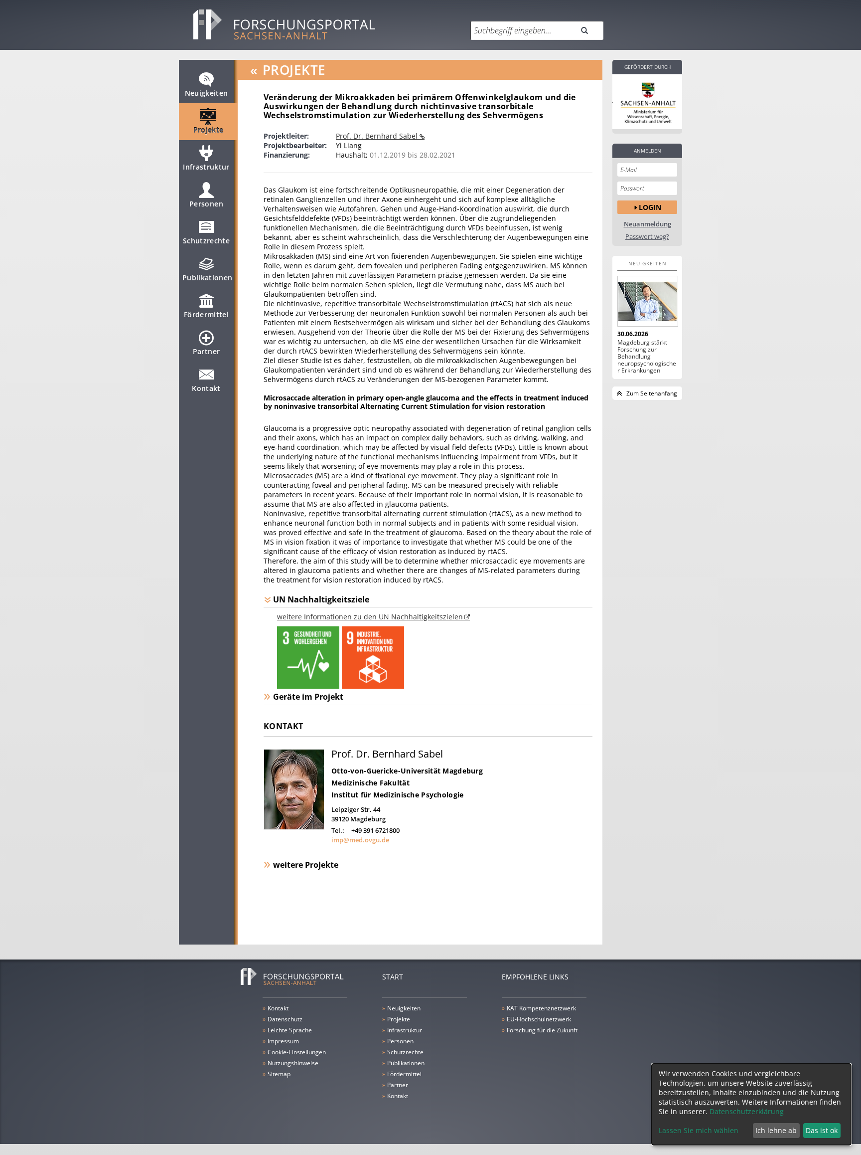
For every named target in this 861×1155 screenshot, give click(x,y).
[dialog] (751, 1104)
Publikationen (207, 277)
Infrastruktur (206, 167)
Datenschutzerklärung (747, 1111)
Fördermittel (206, 314)
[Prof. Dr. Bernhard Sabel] (294, 827)
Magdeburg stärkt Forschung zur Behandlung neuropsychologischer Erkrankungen (646, 356)
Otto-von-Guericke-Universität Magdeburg (407, 770)
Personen (206, 203)
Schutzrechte (206, 240)
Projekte (208, 130)
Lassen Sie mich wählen (698, 1130)
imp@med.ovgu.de (360, 839)
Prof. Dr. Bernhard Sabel (378, 136)
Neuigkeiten (206, 93)
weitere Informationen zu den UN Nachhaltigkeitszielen (370, 616)
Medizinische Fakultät (370, 782)
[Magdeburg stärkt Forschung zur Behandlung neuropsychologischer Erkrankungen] (647, 301)
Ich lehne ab (776, 1130)
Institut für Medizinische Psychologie (397, 794)
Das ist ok (822, 1130)
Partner (206, 351)
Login (650, 207)
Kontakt (206, 388)
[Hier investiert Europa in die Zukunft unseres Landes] (647, 101)
